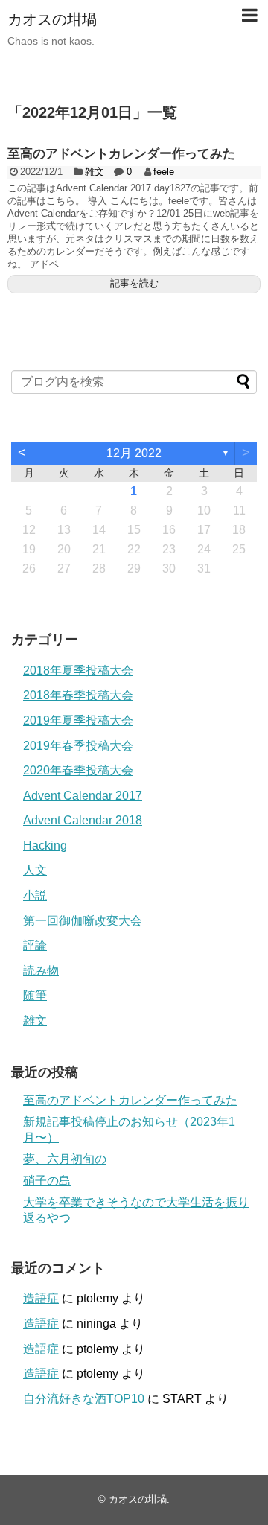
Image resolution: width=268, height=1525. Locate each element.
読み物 (41, 970)
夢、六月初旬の (64, 1159)
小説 (35, 895)
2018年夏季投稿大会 (78, 670)
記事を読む (134, 283)
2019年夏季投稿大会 (78, 720)
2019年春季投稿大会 (78, 745)
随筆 (35, 995)
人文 (35, 870)
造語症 (41, 1298)
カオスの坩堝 (52, 19)
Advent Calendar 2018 (82, 820)
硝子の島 (47, 1180)
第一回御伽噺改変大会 (82, 920)
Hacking (45, 845)
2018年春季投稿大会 (78, 695)
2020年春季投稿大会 (78, 770)
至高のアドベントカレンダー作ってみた (121, 154)
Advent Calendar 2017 (82, 795)
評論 (35, 945)
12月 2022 (134, 453)
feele (163, 171)
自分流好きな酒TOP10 (83, 1398)
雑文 (94, 171)
